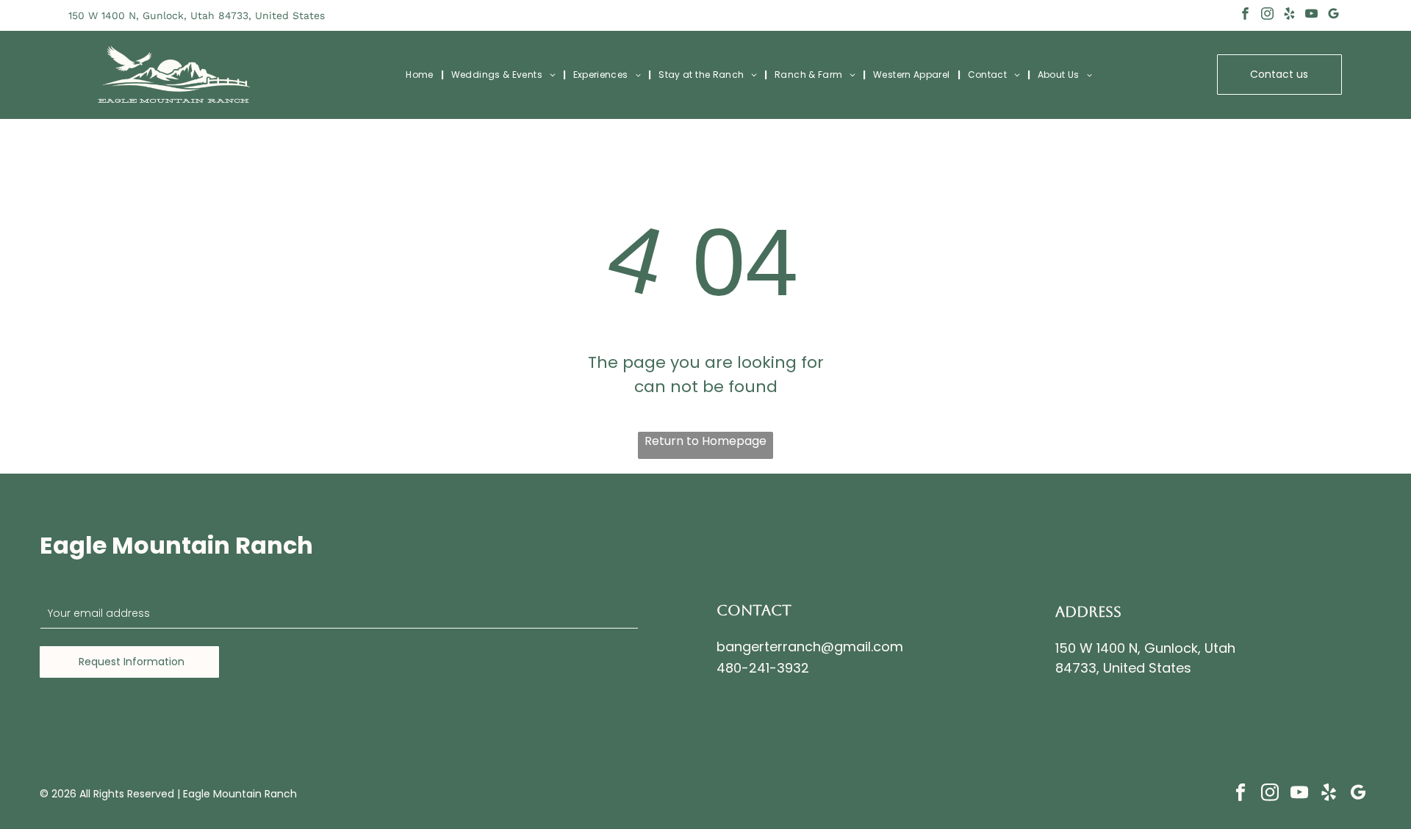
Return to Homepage (705, 440)
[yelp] (1289, 15)
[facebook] (1245, 15)
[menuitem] (420, 74)
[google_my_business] (1333, 15)
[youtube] (1311, 15)
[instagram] (1267, 15)
